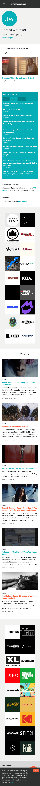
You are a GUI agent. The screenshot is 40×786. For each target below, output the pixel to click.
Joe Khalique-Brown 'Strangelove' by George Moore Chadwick (20, 597)
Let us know (22, 201)
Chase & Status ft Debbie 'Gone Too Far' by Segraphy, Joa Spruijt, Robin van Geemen (19, 509)
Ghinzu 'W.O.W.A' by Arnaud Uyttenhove (17, 115)
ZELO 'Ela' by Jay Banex (11, 109)
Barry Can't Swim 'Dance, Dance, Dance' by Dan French (18, 139)
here (12, 782)
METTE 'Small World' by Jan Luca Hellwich (19, 468)
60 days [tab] (21, 99)
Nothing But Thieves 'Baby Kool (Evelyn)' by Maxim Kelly (18, 122)
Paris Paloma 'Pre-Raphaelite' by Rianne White (20, 146)
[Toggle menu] (4, 4)
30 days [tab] (13, 99)
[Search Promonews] (35, 4)
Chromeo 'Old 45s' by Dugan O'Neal (18, 78)
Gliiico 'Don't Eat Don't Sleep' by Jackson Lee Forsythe (19, 153)
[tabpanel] (20, 140)
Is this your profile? (9, 37)
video (4, 380)
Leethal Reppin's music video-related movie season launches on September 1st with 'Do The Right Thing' (20, 163)
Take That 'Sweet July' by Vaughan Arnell (18, 103)
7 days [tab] (6, 99)
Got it (36, 771)
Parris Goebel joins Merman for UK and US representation (18, 131)
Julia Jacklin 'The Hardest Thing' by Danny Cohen (19, 553)
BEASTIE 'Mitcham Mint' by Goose (16, 426)
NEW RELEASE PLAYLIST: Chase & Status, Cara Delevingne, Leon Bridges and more (18, 172)
